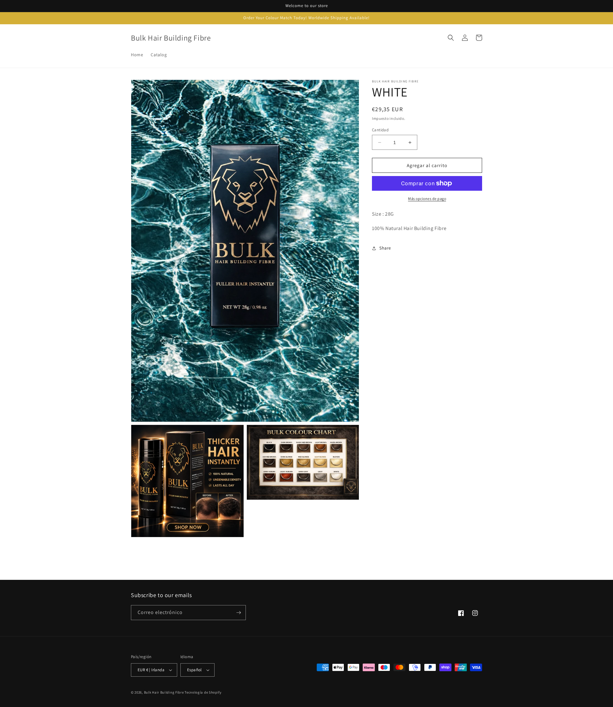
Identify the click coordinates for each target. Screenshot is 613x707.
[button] (451, 38)
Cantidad (380, 130)
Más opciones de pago (427, 198)
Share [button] (385, 248)
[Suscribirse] (238, 612)
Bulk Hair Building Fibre (164, 692)
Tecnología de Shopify (203, 692)
